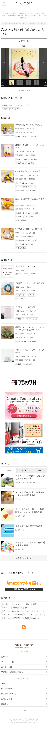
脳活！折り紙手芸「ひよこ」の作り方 (29, 200)
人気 (39, 470)
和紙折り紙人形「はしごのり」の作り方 (29, 146)
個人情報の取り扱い (9, 694)
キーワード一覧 (7, 662)
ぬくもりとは (6, 667)
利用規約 (4, 683)
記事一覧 (4, 657)
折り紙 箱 (31, 482)
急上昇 (24, 470)
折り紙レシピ (20, 482)
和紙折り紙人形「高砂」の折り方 (28, 125)
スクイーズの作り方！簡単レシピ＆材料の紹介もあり (29, 493)
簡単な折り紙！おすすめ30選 (28, 525)
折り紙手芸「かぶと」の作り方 (27, 171)
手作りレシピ (31, 311)
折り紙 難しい (32, 129)
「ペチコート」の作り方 (25, 307)
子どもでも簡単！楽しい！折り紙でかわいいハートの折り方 (29, 510)
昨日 (9, 470)
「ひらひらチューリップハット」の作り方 (29, 351)
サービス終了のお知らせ (25, 266)
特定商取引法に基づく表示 (12, 672)
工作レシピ (30, 287)
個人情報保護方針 (8, 688)
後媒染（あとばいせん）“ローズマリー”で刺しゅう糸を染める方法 (30, 328)
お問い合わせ (6, 699)
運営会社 (4, 704)
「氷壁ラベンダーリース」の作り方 (29, 283)
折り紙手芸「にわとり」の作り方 (28, 229)
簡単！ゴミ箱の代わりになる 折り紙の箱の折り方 (30, 477)
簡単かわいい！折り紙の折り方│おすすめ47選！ (30, 544)
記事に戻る (24, 41)
